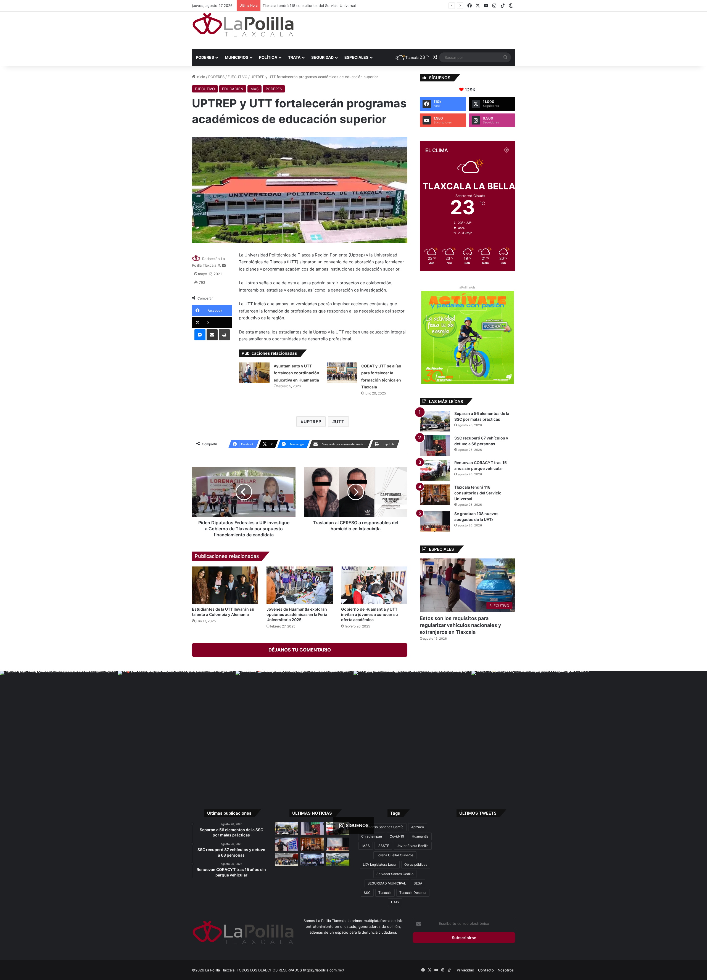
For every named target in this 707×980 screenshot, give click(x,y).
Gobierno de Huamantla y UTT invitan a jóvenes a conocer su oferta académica (369, 614)
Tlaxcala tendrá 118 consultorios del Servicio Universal (478, 493)
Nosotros (506, 970)
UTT (339, 421)
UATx (395, 902)
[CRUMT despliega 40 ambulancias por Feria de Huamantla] (286, 844)
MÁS (254, 89)
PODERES (205, 57)
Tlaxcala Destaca (412, 893)
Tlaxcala (385, 893)
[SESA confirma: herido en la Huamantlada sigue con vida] (337, 859)
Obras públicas (415, 864)
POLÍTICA (268, 57)
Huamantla (420, 836)
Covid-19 (397, 836)
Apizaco (417, 827)
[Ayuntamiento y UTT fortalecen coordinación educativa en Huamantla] (254, 372)
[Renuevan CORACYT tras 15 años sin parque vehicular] (435, 470)
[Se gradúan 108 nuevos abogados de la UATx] (435, 521)
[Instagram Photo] (59, 730)
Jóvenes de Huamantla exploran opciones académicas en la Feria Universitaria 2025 (297, 614)
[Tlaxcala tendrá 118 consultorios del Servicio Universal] (435, 494)
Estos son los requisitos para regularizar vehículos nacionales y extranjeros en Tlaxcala (460, 625)
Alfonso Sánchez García (384, 827)
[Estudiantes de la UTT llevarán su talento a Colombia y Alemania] (225, 585)
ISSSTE (383, 846)
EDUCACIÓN (232, 89)
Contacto (486, 970)
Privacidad (465, 970)
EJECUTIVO (237, 77)
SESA (418, 883)
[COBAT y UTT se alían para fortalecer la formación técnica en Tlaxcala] (342, 372)
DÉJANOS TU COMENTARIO (299, 650)
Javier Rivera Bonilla (413, 846)
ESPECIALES (356, 57)
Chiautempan (371, 836)
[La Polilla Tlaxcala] (243, 24)
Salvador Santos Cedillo (394, 874)
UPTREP (312, 421)
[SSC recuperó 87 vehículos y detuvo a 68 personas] (435, 445)
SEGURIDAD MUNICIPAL (387, 883)
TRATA (294, 57)
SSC (367, 893)
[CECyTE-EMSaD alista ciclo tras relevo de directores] (286, 859)
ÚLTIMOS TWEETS (478, 813)
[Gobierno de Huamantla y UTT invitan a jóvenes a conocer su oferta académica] (374, 585)
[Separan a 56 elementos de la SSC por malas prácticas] (435, 421)
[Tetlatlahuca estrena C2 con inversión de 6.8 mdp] (312, 859)
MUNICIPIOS (236, 57)
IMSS (366, 846)
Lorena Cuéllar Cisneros (394, 855)
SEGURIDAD (322, 57)
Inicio (200, 77)
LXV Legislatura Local (380, 864)
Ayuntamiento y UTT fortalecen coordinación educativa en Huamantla (296, 373)
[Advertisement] (408, 29)
